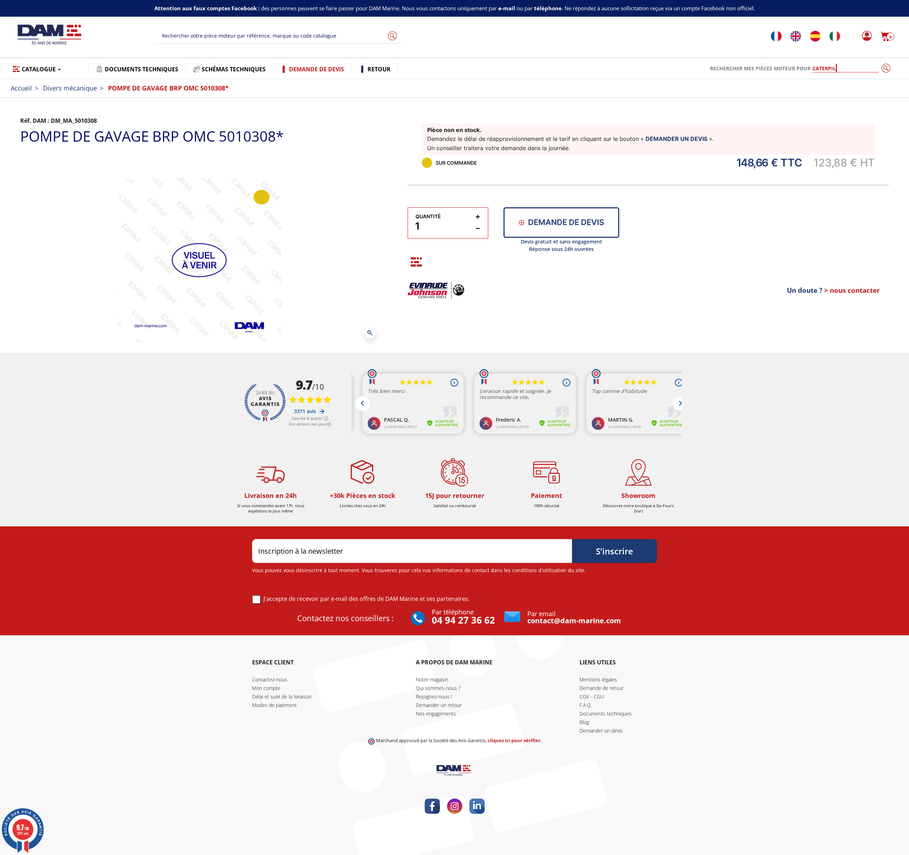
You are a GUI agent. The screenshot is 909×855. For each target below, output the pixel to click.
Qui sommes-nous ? (438, 688)
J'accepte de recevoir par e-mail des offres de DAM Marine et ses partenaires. (366, 599)
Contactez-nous (269, 679)
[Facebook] (432, 806)
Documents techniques (605, 713)
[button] (888, 36)
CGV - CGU (591, 696)
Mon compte (266, 688)
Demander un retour (439, 705)
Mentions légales (598, 679)
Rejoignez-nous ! (434, 696)
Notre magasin (432, 679)
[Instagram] (454, 806)
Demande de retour (601, 688)
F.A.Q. (585, 705)
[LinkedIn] (477, 806)
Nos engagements (436, 713)
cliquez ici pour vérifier (514, 741)
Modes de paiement (274, 705)
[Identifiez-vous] (864, 36)
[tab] (416, 262)
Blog (584, 722)
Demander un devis (601, 730)
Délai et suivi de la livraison (281, 696)
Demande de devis (566, 222)
